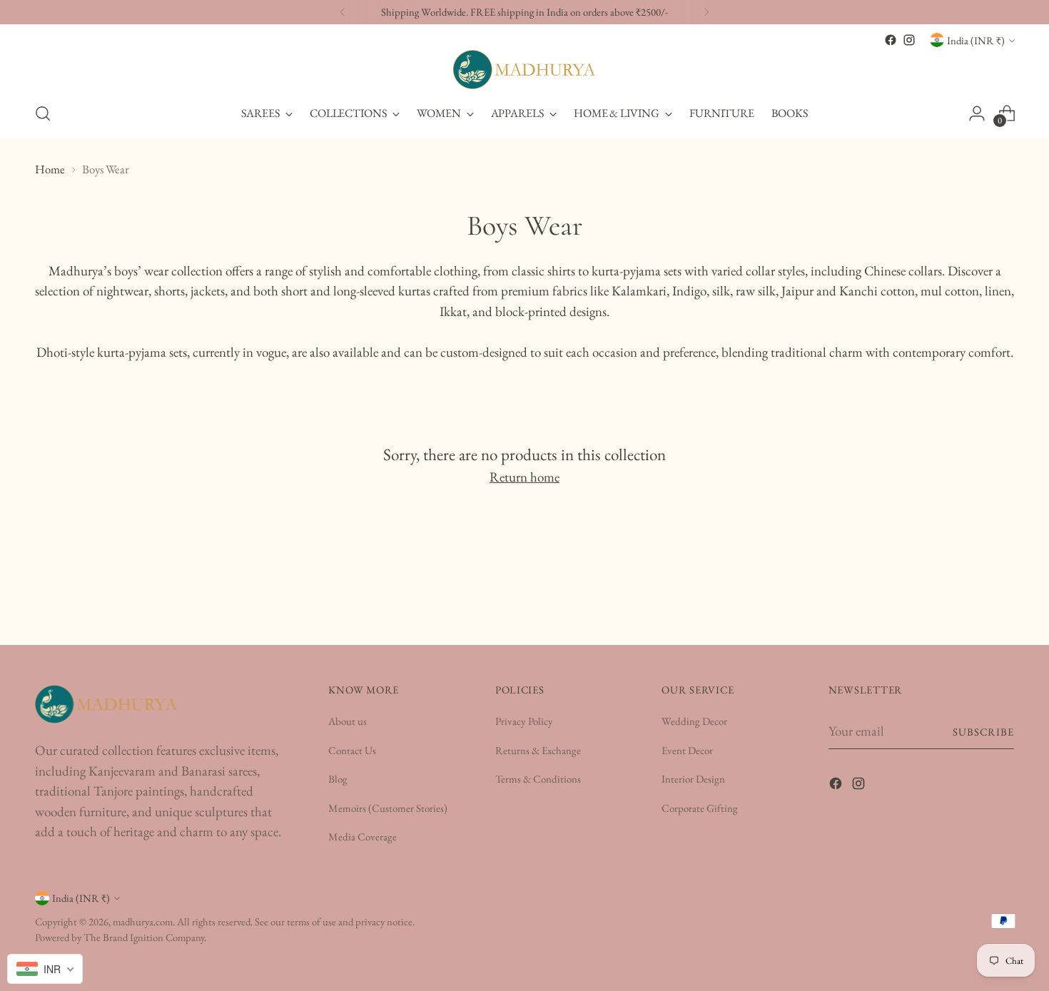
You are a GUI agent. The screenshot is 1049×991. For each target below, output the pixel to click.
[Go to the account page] (977, 113)
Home (50, 169)
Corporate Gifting (700, 808)
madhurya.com (143, 921)
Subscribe (984, 731)
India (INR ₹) (976, 40)
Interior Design (693, 779)
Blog (338, 779)
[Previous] (342, 12)
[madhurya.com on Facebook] (890, 40)
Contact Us (352, 750)
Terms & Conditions (538, 779)
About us (347, 721)
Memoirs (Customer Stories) (387, 808)
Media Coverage (362, 836)
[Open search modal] (43, 113)
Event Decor (687, 750)
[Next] (706, 12)
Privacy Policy (524, 721)
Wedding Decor (694, 721)
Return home (524, 477)
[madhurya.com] (524, 69)
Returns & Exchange (538, 750)
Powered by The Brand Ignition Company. (120, 937)
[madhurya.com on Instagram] (909, 40)
